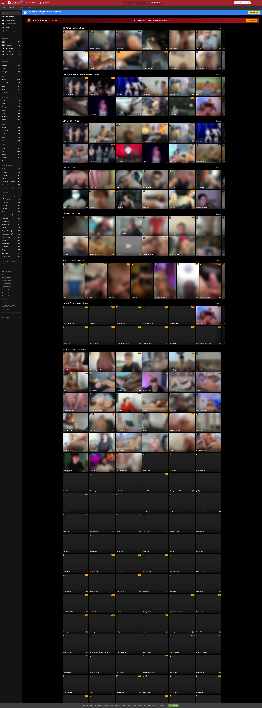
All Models (5, 302)
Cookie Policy (151, 705)
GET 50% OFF (251, 20)
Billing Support (6, 280)
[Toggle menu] (3, 3)
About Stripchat (6, 271)
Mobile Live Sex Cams (73, 260)
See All (218, 28)
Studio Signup (6, 299)
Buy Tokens (5, 309)
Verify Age (254, 12)
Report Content (6, 283)
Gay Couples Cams (71, 121)
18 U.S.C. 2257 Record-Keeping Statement (9, 305)
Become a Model (7, 296)
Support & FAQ (6, 277)
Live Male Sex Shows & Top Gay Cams (81, 74)
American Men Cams (75, 28)
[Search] (147, 2)
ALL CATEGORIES (12, 262)
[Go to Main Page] (15, 3)
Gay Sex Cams (69, 167)
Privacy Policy (6, 290)
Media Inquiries (6, 286)
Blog (3, 274)
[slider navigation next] (220, 50)
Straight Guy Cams (71, 214)
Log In (256, 3)
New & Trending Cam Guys (75, 303)
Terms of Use (6, 293)
